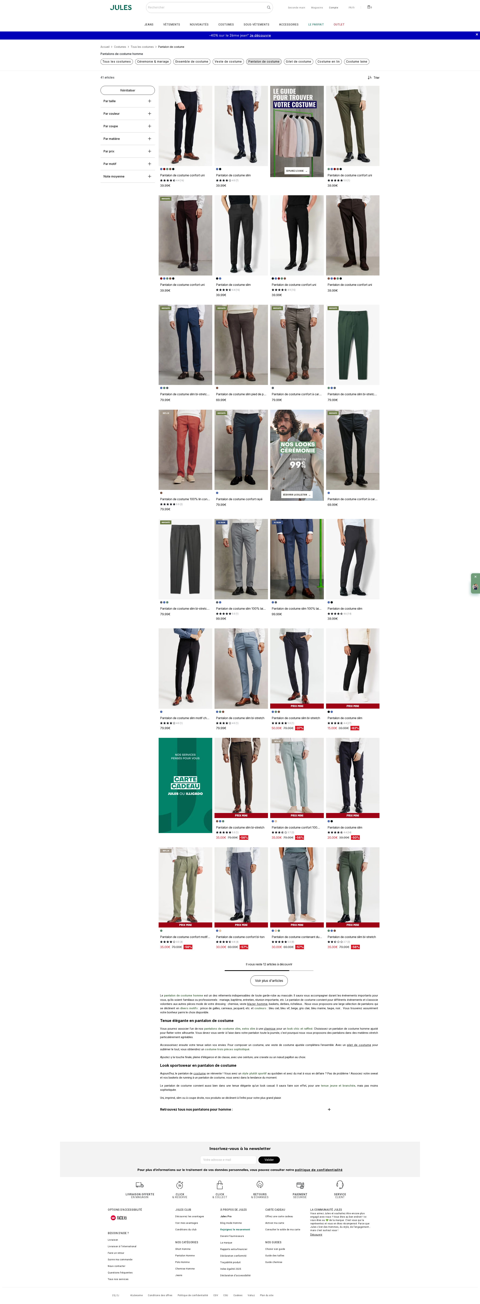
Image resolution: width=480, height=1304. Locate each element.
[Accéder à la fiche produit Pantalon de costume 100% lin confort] (185, 450)
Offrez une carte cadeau (279, 1216)
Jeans (178, 1275)
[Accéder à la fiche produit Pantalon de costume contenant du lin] (297, 887)
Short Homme (183, 1249)
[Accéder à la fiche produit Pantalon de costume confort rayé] (241, 450)
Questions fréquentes (120, 1272)
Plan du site (266, 1295)
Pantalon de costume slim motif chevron (187, 718)
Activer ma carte (274, 1223)
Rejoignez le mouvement (235, 1229)
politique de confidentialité (319, 1170)
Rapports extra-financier (233, 1249)
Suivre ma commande (120, 1259)
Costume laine (356, 61)
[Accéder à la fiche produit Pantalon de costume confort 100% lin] (297, 778)
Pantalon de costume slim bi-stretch (240, 718)
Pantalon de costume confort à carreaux (299, 394)
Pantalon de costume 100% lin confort (186, 499)
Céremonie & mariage (153, 61)
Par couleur (112, 113)
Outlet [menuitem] (339, 24)
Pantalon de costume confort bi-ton (240, 937)
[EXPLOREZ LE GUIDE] (297, 131)
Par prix (109, 151)
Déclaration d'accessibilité (235, 1275)
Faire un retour (116, 1253)
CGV (215, 1295)
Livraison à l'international (122, 1246)
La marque (226, 1242)
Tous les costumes (117, 61)
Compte (333, 8)
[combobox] (209, 7)
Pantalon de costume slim (233, 175)
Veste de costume (228, 61)
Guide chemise (273, 1262)
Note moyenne (114, 176)
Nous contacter (116, 1266)
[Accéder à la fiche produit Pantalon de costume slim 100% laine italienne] (241, 559)
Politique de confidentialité (193, 1295)
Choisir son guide (275, 1249)
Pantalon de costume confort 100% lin (298, 827)
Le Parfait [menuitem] (316, 24)
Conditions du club (185, 1229)
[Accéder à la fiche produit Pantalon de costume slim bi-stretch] (241, 668)
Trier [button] (377, 77)
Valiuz (251, 1295)
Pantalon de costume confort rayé (239, 499)
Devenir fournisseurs (232, 1236)
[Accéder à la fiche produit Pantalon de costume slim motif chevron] (185, 668)
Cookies (238, 1295)
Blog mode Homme (231, 1223)
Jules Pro (226, 1216)
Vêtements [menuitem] (171, 24)
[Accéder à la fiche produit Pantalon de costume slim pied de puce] (241, 345)
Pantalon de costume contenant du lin (297, 937)
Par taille (110, 101)
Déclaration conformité (233, 1256)
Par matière (112, 139)
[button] (208, 90)
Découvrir (316, 1234)
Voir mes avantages (186, 1223)
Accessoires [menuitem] (289, 24)
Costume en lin (329, 61)
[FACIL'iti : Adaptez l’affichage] (119, 1217)
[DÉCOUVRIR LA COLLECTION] (297, 455)
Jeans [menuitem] (149, 24)
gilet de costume (359, 1045)
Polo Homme (182, 1262)
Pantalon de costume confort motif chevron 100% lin (196, 937)
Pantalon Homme (185, 1255)
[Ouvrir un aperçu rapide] (208, 90)
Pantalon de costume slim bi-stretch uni (186, 394)
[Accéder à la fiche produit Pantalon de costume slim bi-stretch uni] (185, 345)
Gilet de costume (298, 61)
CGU (225, 1295)
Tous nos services (118, 1279)
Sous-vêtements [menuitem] (256, 24)
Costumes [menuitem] (226, 24)
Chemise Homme (185, 1268)
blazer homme (257, 1004)
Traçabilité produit (230, 1262)
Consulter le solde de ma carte (282, 1229)
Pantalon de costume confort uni (182, 175)
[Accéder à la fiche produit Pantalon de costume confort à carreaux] (297, 345)
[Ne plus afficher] (475, 576)
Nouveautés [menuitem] (199, 24)
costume (200, 1073)
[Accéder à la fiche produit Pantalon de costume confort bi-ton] (241, 887)
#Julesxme (136, 1295)
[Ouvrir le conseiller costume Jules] (475, 587)
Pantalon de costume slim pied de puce (242, 394)
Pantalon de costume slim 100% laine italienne (247, 608)
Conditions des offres (160, 1295)
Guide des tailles (274, 1255)
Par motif (110, 164)
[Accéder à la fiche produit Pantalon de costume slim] (241, 126)
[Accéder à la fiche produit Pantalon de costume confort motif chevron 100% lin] (185, 887)
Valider (269, 1160)
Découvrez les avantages (189, 1216)
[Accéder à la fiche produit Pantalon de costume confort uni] (185, 126)
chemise (270, 1028)
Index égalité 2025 (230, 1269)
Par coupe (111, 126)
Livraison (113, 1240)
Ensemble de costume (191, 61)
